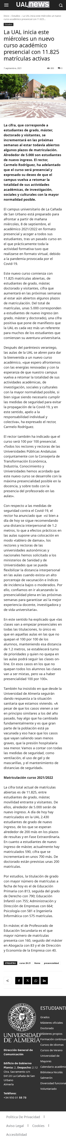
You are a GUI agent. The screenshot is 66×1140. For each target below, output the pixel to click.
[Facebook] (19, 980)
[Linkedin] (44, 980)
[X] (27, 980)
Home (37, 963)
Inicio (6, 15)
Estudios (16, 15)
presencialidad (51, 963)
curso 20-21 (25, 963)
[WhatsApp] (35, 980)
